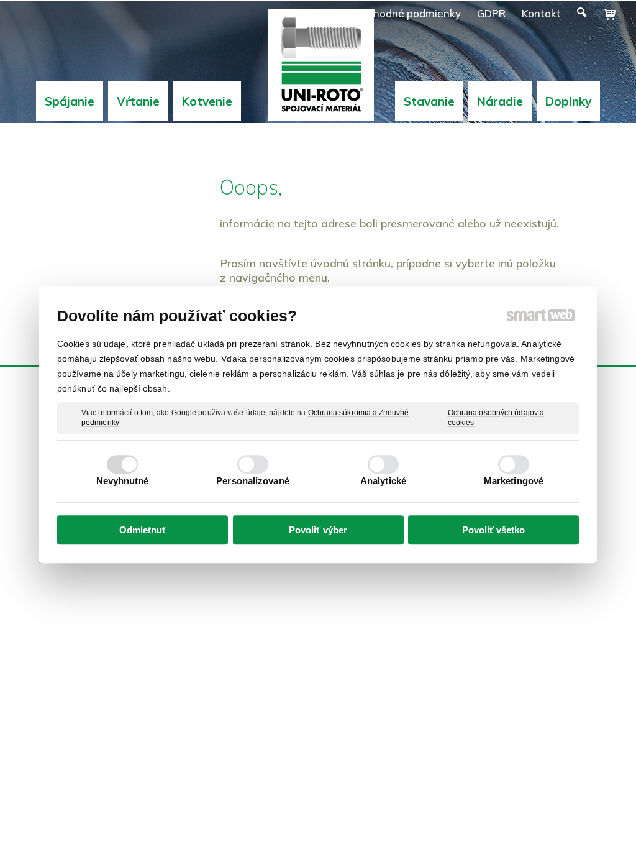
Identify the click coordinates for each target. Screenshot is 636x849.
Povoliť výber (318, 530)
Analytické (383, 480)
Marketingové (513, 480)
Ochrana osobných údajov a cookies (496, 417)
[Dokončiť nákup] (610, 14)
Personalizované (252, 480)
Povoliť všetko (493, 530)
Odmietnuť (142, 530)
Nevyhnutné (122, 480)
